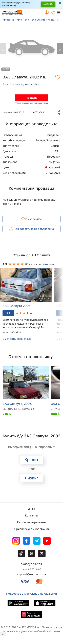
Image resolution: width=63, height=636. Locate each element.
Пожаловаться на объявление (33, 228)
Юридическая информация (32, 529)
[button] (59, 12)
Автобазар (8, 19)
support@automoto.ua (31, 574)
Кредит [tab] (31, 459)
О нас (31, 508)
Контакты (31, 515)
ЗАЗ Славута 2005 (17, 306)
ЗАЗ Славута (38, 19)
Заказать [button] (48, 3)
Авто (19, 19)
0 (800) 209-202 (31, 564)
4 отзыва (49, 264)
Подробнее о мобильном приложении (31, 593)
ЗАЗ (27, 19)
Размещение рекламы (31, 522)
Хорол (51, 19)
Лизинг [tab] (31, 478)
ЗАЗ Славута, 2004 (17, 404)
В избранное (33, 219)
